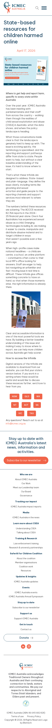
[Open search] (37, 8)
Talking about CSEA (26, 532)
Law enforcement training (26, 543)
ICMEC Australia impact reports (26, 506)
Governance (26, 495)
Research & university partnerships (26, 547)
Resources (26, 570)
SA (37, 405)
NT (14, 405)
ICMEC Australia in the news (26, 517)
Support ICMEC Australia (26, 618)
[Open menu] (44, 8)
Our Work (26, 483)
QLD (27, 396)
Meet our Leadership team (26, 487)
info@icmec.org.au (16, 423)
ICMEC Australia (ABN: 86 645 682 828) (26, 712)
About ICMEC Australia (26, 479)
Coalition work (26, 566)
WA (38, 396)
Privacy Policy (34, 716)
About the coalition (26, 558)
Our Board (26, 491)
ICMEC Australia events (26, 592)
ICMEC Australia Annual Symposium (26, 596)
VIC (20, 413)
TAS (31, 413)
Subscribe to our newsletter (26, 607)
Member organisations (26, 562)
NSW (14, 396)
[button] (26, 460)
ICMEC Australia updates (26, 581)
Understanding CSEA (26, 528)
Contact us (26, 629)
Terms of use (17, 716)
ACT (26, 405)
